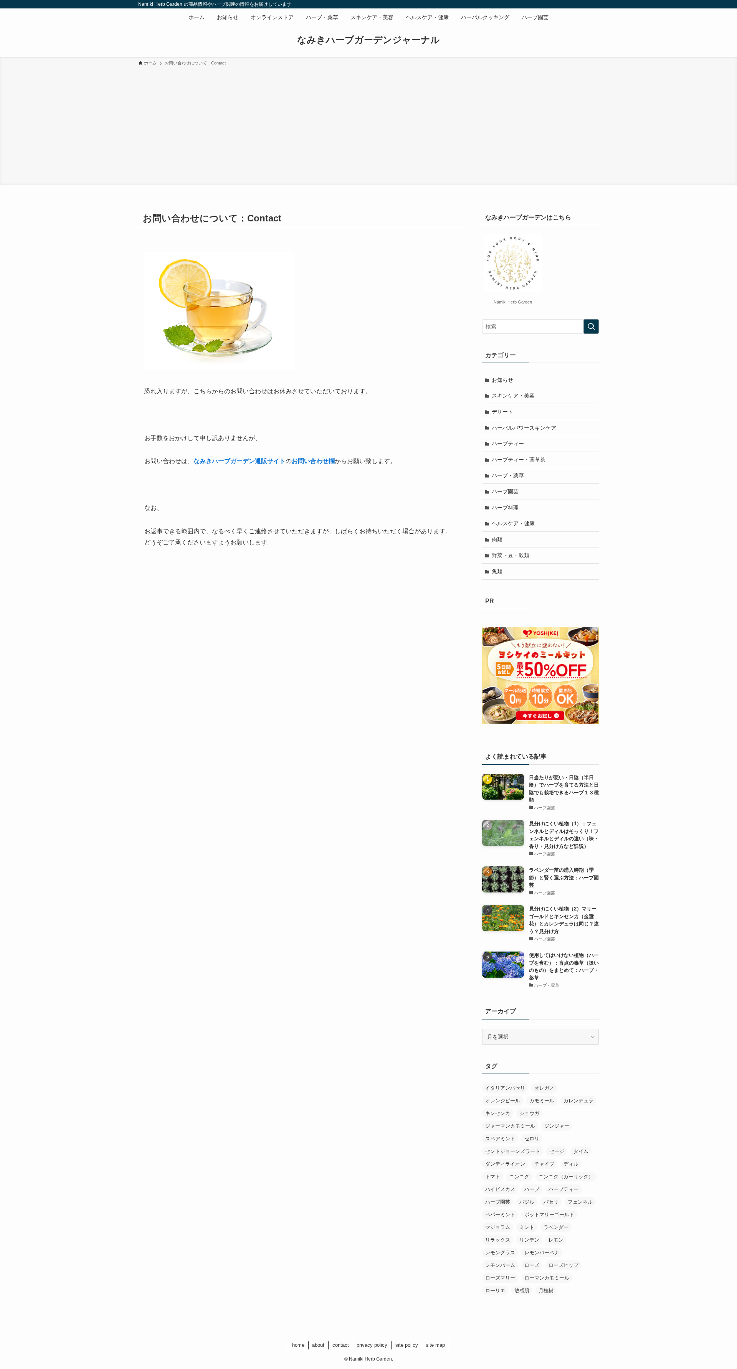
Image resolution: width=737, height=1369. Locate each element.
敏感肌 (521, 1290)
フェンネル (580, 1202)
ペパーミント (500, 1214)
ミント (526, 1227)
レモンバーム (500, 1265)
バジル (526, 1202)
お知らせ (502, 380)
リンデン (529, 1240)
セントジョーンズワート (512, 1151)
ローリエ (495, 1290)
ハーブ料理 (505, 508)
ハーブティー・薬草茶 (518, 460)
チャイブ (544, 1164)
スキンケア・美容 (513, 396)
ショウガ (529, 1113)
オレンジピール (502, 1100)
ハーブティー (508, 443)
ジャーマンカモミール (510, 1126)
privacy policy (372, 1345)
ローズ (531, 1265)
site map (435, 1345)
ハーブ (531, 1189)
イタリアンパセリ (505, 1088)
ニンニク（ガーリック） (566, 1176)
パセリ (551, 1202)
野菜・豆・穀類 (510, 555)
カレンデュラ (578, 1100)
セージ (556, 1151)
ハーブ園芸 (505, 491)
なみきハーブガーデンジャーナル (368, 40)
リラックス (497, 1240)
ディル (570, 1164)
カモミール (541, 1100)
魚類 (497, 571)
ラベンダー (556, 1227)
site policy (406, 1345)
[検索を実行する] (591, 326)
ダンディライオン (505, 1164)
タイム (580, 1151)
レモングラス (500, 1252)
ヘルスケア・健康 (513, 523)
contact (340, 1345)
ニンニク (519, 1176)
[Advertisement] (368, 124)
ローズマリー (500, 1278)
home (298, 1345)
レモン (556, 1240)
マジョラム (497, 1227)
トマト (492, 1176)
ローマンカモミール (546, 1278)
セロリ (531, 1138)
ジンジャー (556, 1126)
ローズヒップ (563, 1265)
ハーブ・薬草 (508, 475)
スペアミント (500, 1138)
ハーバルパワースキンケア (524, 428)
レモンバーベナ (541, 1252)
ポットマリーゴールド (549, 1214)
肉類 (497, 539)
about (318, 1345)
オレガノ (544, 1088)
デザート (502, 412)
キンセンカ (497, 1113)
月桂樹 (546, 1290)
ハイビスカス (500, 1189)
